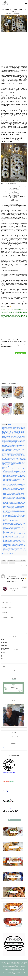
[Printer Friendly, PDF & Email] (20, 353)
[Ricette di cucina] (14, 781)
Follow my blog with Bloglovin (9, 808)
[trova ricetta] (14, 748)
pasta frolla (4, 562)
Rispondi (24, 575)
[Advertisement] (14, 49)
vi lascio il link (14, 134)
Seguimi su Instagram (15, 820)
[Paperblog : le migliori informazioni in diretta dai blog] (14, 791)
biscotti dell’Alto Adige (13, 560)
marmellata (22, 560)
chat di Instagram (16, 140)
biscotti (3, 560)
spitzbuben (12, 562)
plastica (3, 255)
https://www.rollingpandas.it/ (9, 772)
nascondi (9, 424)
